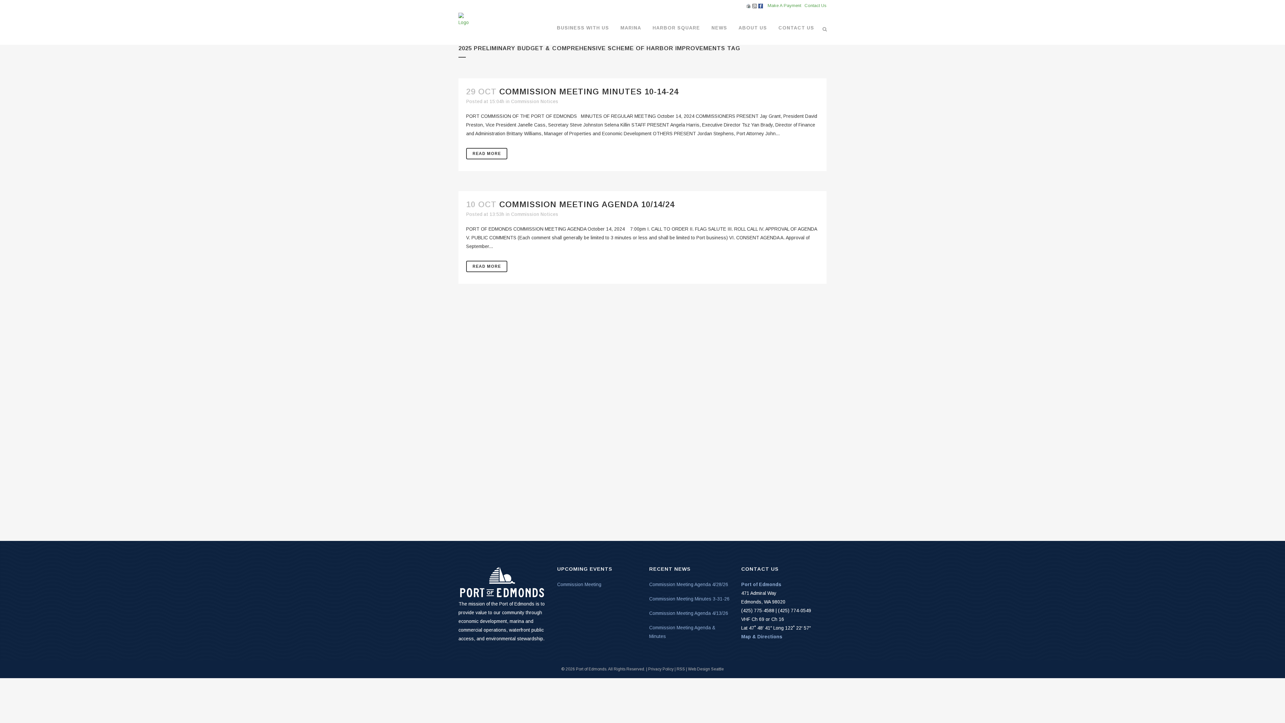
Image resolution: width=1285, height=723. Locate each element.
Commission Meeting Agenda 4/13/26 (688, 613)
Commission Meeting (579, 584)
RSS (681, 669)
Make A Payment (784, 5)
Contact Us (815, 5)
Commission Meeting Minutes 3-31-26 (689, 598)
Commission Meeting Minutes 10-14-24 (589, 91)
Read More (487, 153)
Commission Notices (534, 101)
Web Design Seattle (706, 669)
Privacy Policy (661, 669)
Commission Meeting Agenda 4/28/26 (688, 584)
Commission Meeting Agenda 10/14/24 (587, 204)
